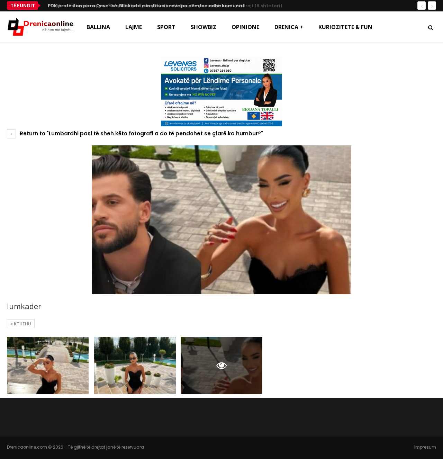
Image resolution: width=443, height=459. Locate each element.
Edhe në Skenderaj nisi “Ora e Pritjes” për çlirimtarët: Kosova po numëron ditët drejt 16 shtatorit (160, 5)
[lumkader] (48, 365)
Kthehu (22, 324)
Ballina (98, 27)
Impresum (425, 447)
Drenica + (288, 27)
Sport (166, 27)
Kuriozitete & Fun (345, 27)
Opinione (245, 27)
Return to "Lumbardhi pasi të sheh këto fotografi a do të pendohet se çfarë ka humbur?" (140, 133)
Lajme (133, 27)
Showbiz (203, 27)
